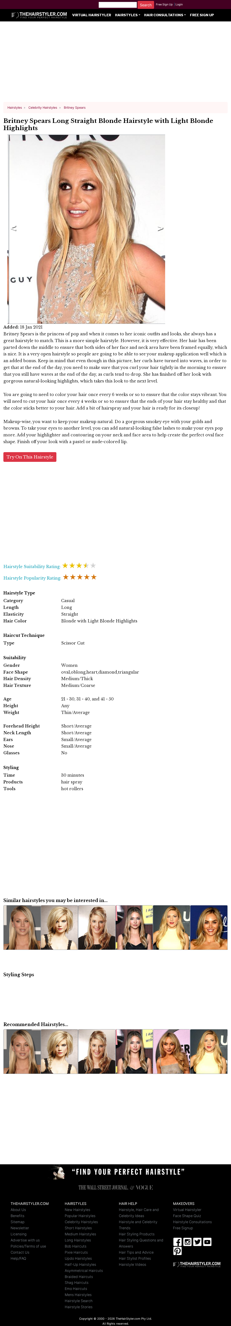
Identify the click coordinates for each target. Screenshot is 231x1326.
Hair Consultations (163, 15)
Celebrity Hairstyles (81, 1222)
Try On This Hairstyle (30, 457)
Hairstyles (126, 15)
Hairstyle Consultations (192, 1222)
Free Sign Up (164, 4)
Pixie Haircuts (76, 1252)
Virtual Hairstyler (91, 15)
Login (179, 4)
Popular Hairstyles (80, 1216)
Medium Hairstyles (80, 1234)
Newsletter (20, 1228)
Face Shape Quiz (187, 1216)
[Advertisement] (115, 63)
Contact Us (20, 1252)
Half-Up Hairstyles (80, 1264)
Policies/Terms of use (28, 1246)
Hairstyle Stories (78, 1307)
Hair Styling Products (137, 1234)
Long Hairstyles (78, 1240)
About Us (18, 1210)
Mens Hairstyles (78, 1295)
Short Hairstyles (78, 1228)
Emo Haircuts (76, 1289)
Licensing (19, 1234)
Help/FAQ (18, 1258)
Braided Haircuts (79, 1277)
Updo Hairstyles (78, 1258)
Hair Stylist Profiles (135, 1258)
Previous (12, 229)
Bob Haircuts (75, 1246)
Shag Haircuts (76, 1282)
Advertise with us (25, 1240)
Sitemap (18, 1222)
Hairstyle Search (78, 1301)
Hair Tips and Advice (136, 1252)
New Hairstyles (77, 1210)
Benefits (17, 1216)
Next (159, 229)
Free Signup (183, 1228)
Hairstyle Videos (132, 1264)
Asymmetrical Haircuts (84, 1270)
